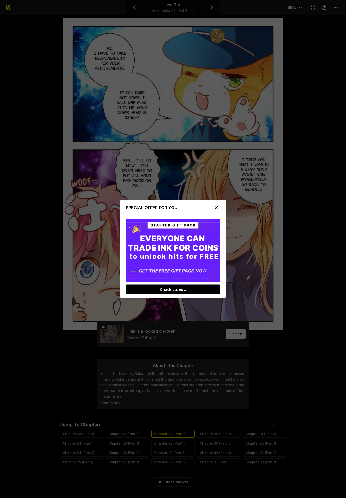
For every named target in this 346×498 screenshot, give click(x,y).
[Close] (216, 208)
